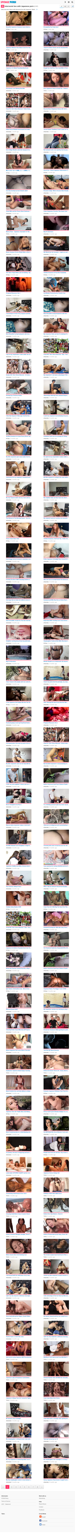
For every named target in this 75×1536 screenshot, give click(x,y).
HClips (8, 29)
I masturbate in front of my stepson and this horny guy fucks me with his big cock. (18, 313)
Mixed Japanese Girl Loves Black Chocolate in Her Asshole (18, 1050)
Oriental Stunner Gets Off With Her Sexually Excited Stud (56, 1377)
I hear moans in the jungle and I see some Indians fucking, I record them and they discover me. (18, 682)
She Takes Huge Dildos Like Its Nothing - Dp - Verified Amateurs (18, 272)
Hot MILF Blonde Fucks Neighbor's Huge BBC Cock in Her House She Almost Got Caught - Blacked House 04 (18, 845)
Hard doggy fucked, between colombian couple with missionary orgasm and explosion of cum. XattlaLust (18, 559)
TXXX (7, 70)
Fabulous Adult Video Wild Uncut (53, 1193)
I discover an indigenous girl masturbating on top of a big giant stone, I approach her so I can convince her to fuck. (56, 825)
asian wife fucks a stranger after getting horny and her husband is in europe (56, 1418)
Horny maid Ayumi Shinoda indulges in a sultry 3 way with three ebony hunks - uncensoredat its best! (56, 1111)
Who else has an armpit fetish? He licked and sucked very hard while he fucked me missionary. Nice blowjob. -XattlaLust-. (56, 579)
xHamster (46, 50)
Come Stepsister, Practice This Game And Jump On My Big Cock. (56, 211)
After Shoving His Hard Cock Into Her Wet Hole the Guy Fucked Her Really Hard (56, 702)
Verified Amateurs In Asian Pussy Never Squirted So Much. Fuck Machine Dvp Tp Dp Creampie (18, 436)
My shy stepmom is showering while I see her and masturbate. (18, 1459)
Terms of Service (5, 1501)
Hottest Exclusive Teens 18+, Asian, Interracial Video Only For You (56, 1070)
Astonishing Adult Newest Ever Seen (16, 1193)
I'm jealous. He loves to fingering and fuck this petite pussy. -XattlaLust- (18, 1152)
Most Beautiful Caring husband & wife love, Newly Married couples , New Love (18, 334)
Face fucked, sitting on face (13, 886)
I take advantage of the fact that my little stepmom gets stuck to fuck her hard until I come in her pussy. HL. (56, 1296)
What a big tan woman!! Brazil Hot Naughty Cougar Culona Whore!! (56, 886)
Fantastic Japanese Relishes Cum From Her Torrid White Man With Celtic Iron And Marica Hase (56, 1091)
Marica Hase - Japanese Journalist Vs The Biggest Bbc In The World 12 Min (18, 231)
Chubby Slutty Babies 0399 (13, 907)
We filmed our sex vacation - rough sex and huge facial (56, 252)
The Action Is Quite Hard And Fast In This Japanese (56, 1255)
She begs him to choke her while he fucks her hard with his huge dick (18, 600)
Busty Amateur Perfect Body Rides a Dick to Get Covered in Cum (18, 252)
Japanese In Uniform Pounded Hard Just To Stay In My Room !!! (18, 948)
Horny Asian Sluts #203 (12, 538)
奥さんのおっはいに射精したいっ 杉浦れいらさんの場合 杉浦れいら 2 (18, 170)
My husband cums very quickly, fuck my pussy (56, 150)
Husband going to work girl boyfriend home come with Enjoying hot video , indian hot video (18, 723)
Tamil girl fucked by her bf (51, 1439)
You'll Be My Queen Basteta (51, 1050)
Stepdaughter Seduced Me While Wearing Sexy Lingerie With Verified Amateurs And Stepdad (56, 641)
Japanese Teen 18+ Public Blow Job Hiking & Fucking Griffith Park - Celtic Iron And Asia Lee (18, 1111)
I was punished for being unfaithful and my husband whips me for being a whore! (56, 866)
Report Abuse (42, 1504)
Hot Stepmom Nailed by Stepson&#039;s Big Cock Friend (56, 948)
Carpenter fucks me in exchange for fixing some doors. (56, 436)
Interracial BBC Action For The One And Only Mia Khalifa (18, 620)
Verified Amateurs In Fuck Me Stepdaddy (55, 272)
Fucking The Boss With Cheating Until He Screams (18, 579)
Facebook (44, 1521)
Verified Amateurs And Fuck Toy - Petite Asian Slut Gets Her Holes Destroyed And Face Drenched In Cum (56, 538)
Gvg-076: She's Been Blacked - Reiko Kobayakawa (18, 109)
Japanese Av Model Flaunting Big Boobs (17, 68)
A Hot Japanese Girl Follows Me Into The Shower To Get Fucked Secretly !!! (18, 702)
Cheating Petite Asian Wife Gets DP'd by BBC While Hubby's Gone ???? (18, 1030)
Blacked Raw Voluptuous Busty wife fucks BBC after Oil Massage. (56, 109)
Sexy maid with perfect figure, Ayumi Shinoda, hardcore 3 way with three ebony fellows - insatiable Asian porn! (18, 1316)
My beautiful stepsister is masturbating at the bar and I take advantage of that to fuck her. (56, 763)
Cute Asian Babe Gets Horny (52, 1398)
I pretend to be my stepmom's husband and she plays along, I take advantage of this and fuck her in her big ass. (18, 477)
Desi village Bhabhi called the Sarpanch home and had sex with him (18, 150)
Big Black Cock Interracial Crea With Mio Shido (56, 1357)
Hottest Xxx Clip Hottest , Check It (53, 1214)
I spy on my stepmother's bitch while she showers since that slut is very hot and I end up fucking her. (18, 354)
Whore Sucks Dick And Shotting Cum (16, 1255)
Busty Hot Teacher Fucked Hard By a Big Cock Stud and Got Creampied (18, 968)
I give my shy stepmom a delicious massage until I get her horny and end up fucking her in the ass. (56, 1336)
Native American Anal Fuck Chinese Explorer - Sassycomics (56, 784)
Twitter (43, 1525)
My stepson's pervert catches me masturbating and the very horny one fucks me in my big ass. (56, 518)
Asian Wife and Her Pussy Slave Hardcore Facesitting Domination (18, 211)
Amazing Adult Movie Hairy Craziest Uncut (18, 1214)
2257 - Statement (6, 1504)
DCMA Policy (4, 1498)
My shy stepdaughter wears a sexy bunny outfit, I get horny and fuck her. (18, 1480)
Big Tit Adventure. (49, 231)
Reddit (44, 1517)
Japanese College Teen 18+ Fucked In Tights (18, 1398)
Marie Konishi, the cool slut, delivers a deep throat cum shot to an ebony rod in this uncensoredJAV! (18, 1091)
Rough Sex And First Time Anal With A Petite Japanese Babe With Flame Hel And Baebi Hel (56, 68)
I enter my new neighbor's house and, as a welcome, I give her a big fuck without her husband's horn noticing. (18, 784)
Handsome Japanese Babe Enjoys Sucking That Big (18, 1070)
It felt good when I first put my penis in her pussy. (18, 743)
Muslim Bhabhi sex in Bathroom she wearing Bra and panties (56, 661)
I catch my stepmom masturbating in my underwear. (56, 416)
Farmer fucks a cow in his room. (15, 1336)
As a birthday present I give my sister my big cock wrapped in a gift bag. (56, 804)
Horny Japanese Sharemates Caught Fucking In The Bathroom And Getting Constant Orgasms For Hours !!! (56, 1480)
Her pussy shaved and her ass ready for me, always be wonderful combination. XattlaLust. (56, 1316)
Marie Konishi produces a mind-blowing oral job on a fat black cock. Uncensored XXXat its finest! (18, 1132)
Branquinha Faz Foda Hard (51, 27)
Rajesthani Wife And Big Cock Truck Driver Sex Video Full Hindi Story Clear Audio (56, 620)
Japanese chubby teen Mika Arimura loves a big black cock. (18, 866)
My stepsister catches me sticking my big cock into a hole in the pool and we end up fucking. (56, 1009)
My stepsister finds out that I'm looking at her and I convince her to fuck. (56, 334)
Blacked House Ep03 (12, 1009)
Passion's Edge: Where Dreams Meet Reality (56, 190)
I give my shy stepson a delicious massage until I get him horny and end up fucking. (18, 1296)
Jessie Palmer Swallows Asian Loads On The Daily (56, 129)
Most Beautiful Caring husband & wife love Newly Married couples (56, 313)
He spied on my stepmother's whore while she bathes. (56, 457)
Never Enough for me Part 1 (13, 804)
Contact (41, 1507)
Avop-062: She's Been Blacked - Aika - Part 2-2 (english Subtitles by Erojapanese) (56, 354)
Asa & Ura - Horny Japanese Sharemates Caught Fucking (56, 170)
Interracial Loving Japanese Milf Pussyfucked (18, 1357)
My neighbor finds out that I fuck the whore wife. (56, 497)
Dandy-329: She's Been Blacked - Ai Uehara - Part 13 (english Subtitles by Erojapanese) (18, 375)
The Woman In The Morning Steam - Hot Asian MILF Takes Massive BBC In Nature (18, 518)
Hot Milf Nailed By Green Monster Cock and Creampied (56, 1132)
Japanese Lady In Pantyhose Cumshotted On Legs (18, 1377)
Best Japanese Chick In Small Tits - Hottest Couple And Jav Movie (56, 88)
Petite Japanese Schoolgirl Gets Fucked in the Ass (56, 559)
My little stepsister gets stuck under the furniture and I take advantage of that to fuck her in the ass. (18, 457)
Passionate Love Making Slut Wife (15, 88)
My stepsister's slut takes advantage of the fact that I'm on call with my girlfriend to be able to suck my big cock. (56, 375)
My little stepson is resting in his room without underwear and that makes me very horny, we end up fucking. (56, 477)
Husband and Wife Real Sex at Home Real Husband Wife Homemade (56, 600)
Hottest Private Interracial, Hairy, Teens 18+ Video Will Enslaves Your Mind (56, 1234)
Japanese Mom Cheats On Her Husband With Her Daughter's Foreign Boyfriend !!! (56, 47)
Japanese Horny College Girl (51, 1173)
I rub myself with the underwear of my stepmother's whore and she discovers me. (18, 1275)
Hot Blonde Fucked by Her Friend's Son (54, 293)
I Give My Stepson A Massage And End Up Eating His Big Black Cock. (18, 416)
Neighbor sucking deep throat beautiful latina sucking (18, 641)
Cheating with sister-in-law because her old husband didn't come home (56, 845)
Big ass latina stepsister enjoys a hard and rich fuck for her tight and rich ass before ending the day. (18, 825)
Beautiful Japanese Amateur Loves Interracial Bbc (18, 27)
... (36, 9)
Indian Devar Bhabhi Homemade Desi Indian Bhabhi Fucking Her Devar (18, 129)
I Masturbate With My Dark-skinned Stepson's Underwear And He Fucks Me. (56, 395)
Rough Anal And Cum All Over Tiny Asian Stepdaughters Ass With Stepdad (56, 1152)
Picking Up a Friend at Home (14, 395)
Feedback (41, 1510)
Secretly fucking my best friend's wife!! (17, 190)
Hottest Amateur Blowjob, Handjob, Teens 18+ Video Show (18, 1234)
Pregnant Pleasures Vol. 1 (13, 293)
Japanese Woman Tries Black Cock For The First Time (18, 47)
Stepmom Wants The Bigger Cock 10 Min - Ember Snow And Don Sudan (56, 989)
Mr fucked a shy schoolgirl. (13, 1418)
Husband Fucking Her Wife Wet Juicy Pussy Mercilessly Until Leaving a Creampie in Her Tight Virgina (56, 927)
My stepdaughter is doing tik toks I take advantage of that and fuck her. (18, 1439)
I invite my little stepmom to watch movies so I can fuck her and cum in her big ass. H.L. (56, 1275)
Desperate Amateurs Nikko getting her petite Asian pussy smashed (56, 1030)
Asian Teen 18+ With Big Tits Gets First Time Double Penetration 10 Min (56, 907)
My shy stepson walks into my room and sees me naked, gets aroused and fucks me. (18, 497)
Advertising (42, 1498)
